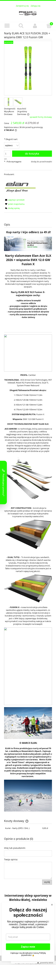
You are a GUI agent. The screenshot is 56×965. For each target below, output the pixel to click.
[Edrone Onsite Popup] (28, 482)
